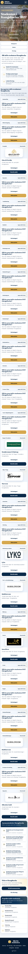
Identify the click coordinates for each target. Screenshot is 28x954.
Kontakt (17, 947)
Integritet (11, 947)
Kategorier (14, 31)
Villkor (24, 945)
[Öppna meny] (25, 2)
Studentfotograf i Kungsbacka (12, 921)
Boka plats (14, 117)
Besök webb (14, 172)
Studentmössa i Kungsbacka (11, 912)
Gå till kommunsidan (14, 888)
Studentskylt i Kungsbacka (11, 917)
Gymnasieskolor (14, 34)
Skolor (14, 47)
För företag (14, 892)
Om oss (4, 945)
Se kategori (14, 112)
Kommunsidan (14, 37)
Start (2, 7)
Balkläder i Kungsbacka (10, 931)
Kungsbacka (7, 7)
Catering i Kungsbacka (10, 926)
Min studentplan (17, 945)
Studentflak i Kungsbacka (11, 907)
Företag (14, 50)
